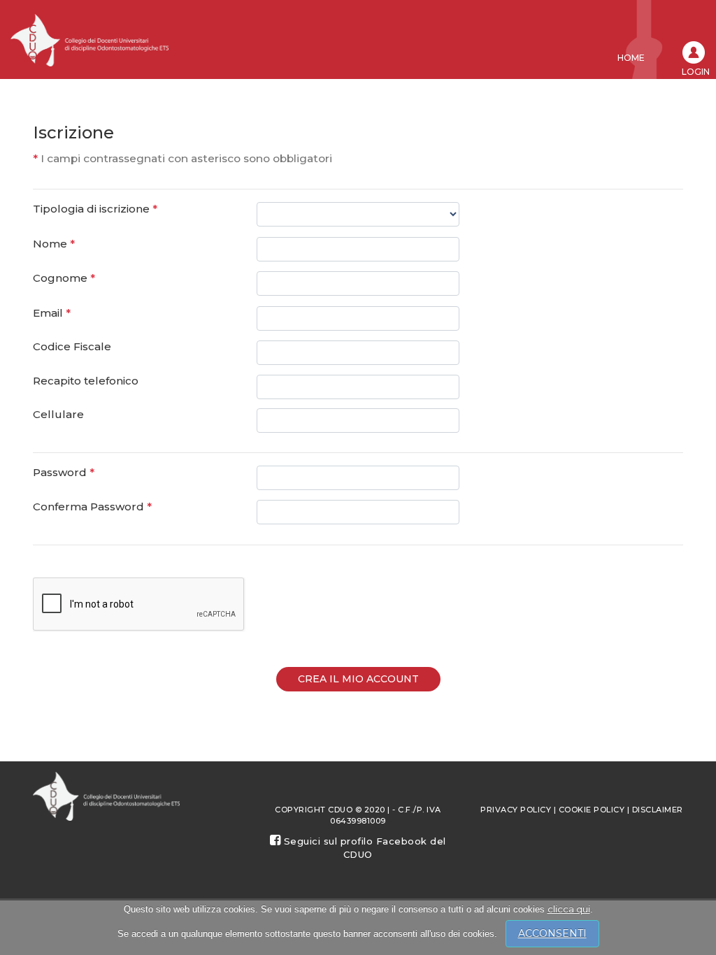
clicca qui (568, 908)
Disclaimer (657, 809)
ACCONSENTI (552, 933)
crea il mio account (358, 679)
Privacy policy (515, 809)
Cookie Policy (592, 809)
